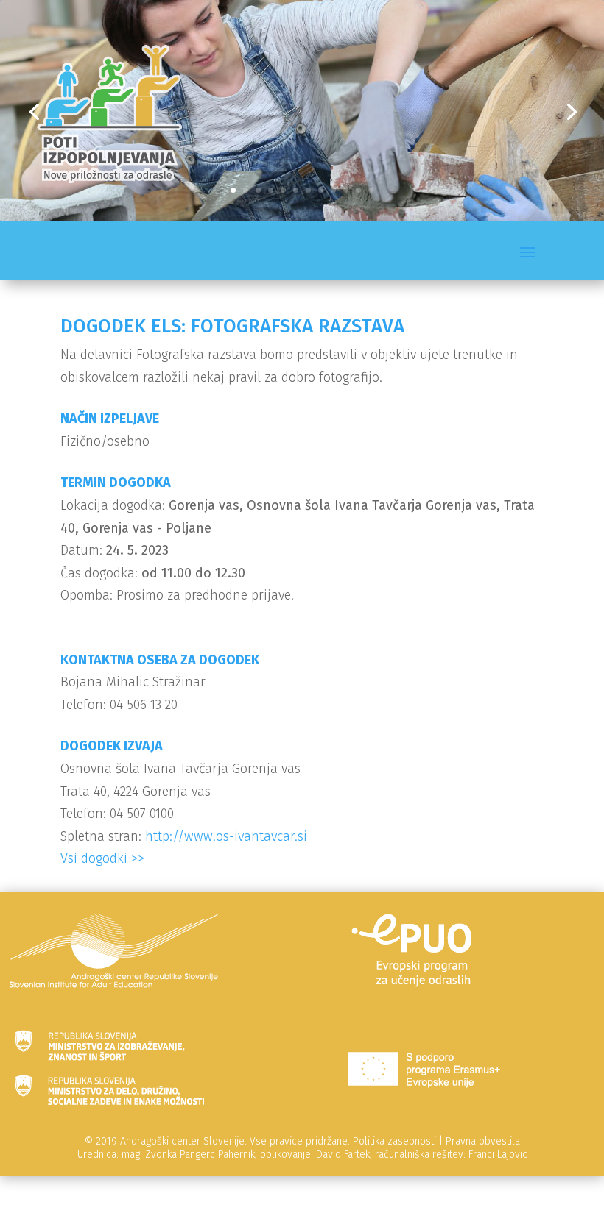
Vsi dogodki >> (102, 858)
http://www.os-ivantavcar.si (226, 836)
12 (370, 190)
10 (345, 190)
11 (358, 190)
